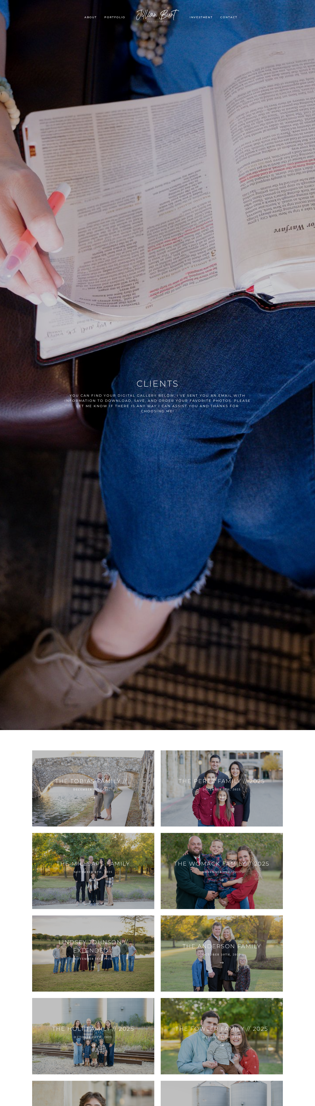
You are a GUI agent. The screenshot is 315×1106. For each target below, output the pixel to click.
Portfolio (114, 17)
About (90, 17)
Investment (201, 17)
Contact (228, 17)
